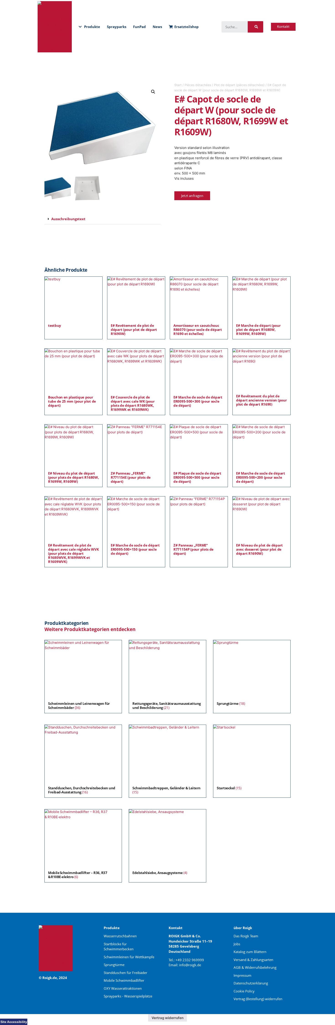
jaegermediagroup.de (187, 981)
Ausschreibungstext (68, 219)
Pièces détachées (198, 85)
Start (178, 85)
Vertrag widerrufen (167, 1018)
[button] (153, 92)
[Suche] (255, 27)
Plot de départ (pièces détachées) (239, 85)
